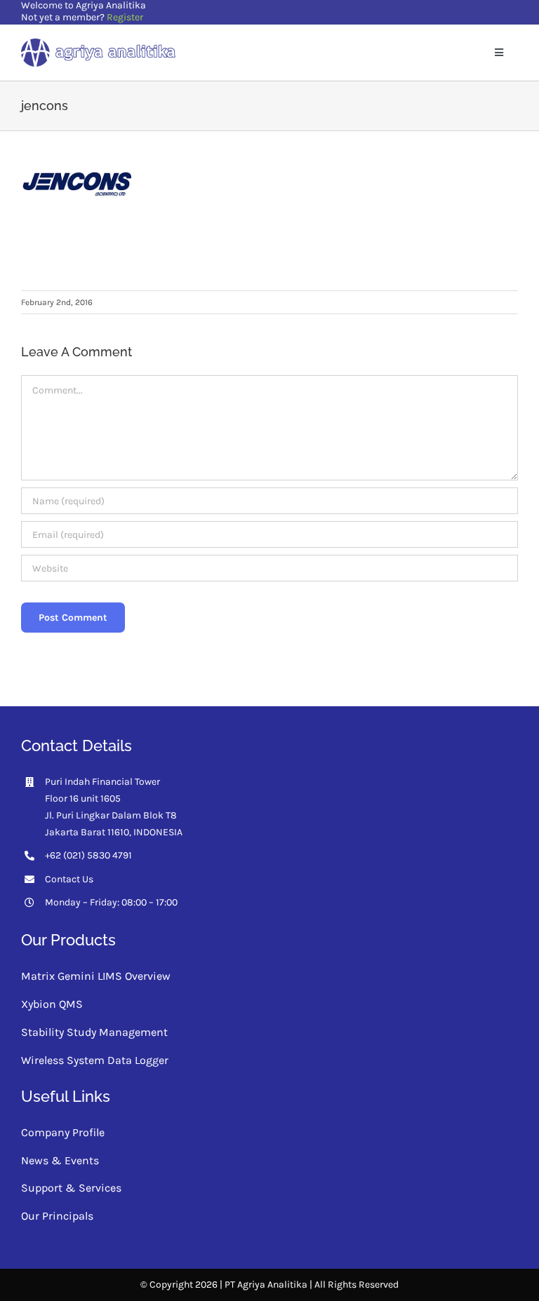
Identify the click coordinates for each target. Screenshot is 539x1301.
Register (125, 17)
